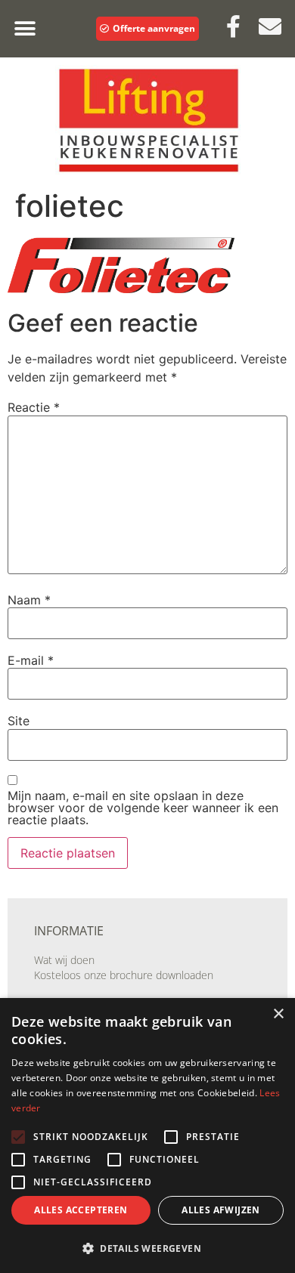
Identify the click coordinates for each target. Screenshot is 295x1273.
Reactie (34, 407)
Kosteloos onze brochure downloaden (123, 975)
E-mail (31, 660)
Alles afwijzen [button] (221, 1209)
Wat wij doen (64, 960)
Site (19, 721)
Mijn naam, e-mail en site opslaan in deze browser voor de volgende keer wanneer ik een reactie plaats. (143, 807)
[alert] (147, 1135)
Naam (29, 600)
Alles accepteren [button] (80, 1209)
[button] (25, 29)
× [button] (278, 1014)
